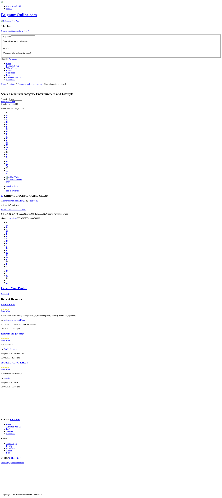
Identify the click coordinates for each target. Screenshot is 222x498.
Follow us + (15, 457)
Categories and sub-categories (30, 84)
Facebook (15, 419)
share (8, 182)
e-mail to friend (12, 186)
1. (2, 195)
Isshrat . (7, 378)
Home (8, 63)
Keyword (7, 37)
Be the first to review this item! (13, 209)
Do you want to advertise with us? (15, 31)
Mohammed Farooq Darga (14, 320)
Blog (8, 75)
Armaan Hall (8, 304)
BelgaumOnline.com (19, 14)
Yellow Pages (11, 68)
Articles (9, 450)
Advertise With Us (13, 77)
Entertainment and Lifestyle (14, 201)
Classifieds (10, 73)
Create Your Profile (14, 6)
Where (5, 48)
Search (4, 59)
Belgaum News (12, 66)
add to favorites (12, 191)
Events (9, 70)
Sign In (9, 8)
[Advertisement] (14, 403)
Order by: (5, 99)
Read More (5, 311)
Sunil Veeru (33, 201)
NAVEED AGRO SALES (14, 362)
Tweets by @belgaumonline (12, 463)
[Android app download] (2, 2)
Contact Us (10, 80)
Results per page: (8, 104)
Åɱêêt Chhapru (10, 349)
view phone (12, 218)
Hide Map (5, 293)
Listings (12, 84)
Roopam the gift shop (12, 333)
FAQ (8, 429)
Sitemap (9, 431)
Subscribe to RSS (8, 102)
